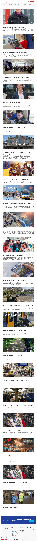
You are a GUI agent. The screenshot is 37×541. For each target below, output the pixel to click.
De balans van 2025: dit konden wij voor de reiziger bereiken (18, 230)
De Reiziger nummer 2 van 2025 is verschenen (14, 355)
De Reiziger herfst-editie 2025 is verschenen (14, 280)
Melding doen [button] (24, 4)
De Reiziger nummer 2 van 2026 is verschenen (15, 127)
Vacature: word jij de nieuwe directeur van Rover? (15, 179)
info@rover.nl (14, 531)
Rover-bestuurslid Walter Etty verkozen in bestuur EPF (16, 380)
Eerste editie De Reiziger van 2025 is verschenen (15, 430)
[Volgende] (20, 514)
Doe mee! (32, 1)
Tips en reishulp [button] (17, 4)
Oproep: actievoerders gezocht (11, 507)
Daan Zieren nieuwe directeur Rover (12, 102)
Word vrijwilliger (21, 531)
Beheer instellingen (16, 539)
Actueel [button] (5, 4)
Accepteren (4, 539)
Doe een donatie (21, 530)
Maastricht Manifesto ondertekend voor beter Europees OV (18, 77)
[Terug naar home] (5, 1)
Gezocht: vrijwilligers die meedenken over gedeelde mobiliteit (18, 305)
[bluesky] (28, 529)
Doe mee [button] (30, 4)
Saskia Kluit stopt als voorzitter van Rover (13, 27)
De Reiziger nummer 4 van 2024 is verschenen (15, 482)
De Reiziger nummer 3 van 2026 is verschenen (15, 52)
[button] (34, 4)
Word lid (20, 529)
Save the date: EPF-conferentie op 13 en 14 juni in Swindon (18, 405)
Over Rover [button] (10, 4)
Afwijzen (9, 539)
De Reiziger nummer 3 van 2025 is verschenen (15, 330)
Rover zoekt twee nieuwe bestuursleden (13, 255)
